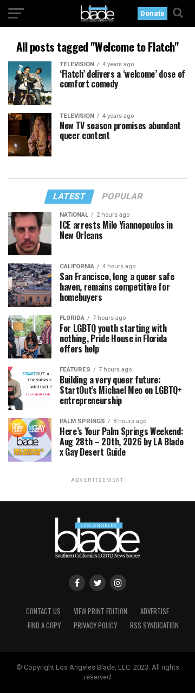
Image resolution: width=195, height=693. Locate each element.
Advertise (154, 611)
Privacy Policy (95, 625)
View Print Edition (100, 611)
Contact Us (43, 611)
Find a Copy (44, 625)
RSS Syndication (154, 625)
